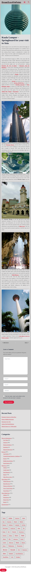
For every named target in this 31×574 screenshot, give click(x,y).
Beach (15, 521)
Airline (10, 518)
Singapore (24, 549)
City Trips (5, 440)
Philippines (11, 546)
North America (6, 463)
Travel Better (5, 479)
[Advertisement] (15, 20)
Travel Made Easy (6, 493)
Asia (23, 518)
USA (12, 557)
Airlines (5, 467)
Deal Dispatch (6, 472)
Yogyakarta (16, 91)
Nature (4, 546)
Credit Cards (6, 470)
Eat (9, 531)
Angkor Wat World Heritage (8, 424)
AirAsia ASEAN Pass (19, 83)
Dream (4, 531)
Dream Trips (6, 499)
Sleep (4, 553)
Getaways (5, 442)
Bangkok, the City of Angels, (9, 65)
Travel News (6, 490)
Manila (17, 542)
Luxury (4, 542)
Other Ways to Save (7, 477)
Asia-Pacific (6, 454)
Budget (21, 521)
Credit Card (12, 528)
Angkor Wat (4, 91)
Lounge (21, 539)
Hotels (4, 474)
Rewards (12, 549)
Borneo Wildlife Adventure (8, 419)
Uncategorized (5, 504)
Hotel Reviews (6, 483)
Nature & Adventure (7, 449)
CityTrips (23, 525)
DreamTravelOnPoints (11, 2)
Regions (3, 452)
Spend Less (4, 465)
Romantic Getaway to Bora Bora (9, 417)
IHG (10, 539)
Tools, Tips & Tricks (7, 488)
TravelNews (5, 557)
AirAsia (14, 81)
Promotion (19, 546)
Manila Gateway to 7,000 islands (9, 426)
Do (23, 528)
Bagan (9, 91)
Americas (17, 518)
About (3, 570)
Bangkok (9, 521)
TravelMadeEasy (19, 553)
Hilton (10, 535)
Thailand (11, 553)
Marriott (23, 542)
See (19, 549)
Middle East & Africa (8, 461)
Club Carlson (5, 528)
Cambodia (17, 525)
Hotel (22, 535)
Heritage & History (7, 444)
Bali (4, 521)
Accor (4, 518)
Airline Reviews (6, 481)
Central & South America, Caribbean (11, 456)
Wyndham (18, 557)
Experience (21, 531)
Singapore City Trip (6, 421)
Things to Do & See (7, 486)
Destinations (6, 497)
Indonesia (15, 539)
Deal (19, 528)
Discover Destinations (6, 438)
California (11, 525)
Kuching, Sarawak (20, 84)
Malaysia (11, 542)
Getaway (5, 535)
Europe (5, 458)
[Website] (15, 391)
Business (4, 525)
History (16, 535)
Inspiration (5, 447)
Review (5, 550)
